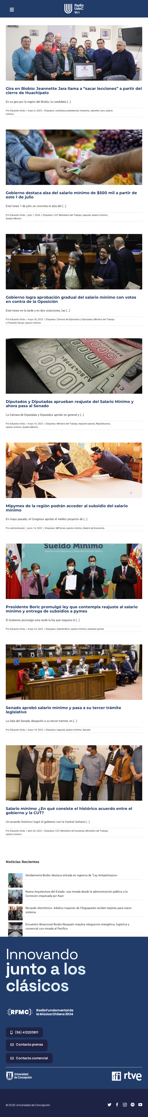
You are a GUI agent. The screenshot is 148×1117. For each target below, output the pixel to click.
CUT (56, 215)
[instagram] (125, 1105)
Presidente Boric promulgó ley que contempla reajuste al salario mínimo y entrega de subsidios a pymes (72, 609)
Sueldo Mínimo (13, 218)
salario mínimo (100, 215)
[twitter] (109, 1105)
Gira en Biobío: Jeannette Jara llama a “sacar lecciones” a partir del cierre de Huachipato (74, 90)
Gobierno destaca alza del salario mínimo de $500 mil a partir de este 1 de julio (71, 194)
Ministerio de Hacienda (72, 831)
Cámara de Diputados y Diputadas (75, 319)
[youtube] (140, 1105)
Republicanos (103, 423)
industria (84, 110)
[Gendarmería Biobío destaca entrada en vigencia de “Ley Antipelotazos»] (15, 875)
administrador (17, 528)
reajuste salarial (86, 423)
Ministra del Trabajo (67, 423)
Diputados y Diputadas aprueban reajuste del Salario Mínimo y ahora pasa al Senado (70, 403)
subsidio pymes (95, 629)
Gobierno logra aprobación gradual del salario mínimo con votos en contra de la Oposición (71, 299)
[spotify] (133, 1105)
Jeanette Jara (97, 110)
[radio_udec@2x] (74, 5)
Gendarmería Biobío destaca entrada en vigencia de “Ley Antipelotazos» (71, 875)
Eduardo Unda (17, 110)
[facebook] (117, 1105)
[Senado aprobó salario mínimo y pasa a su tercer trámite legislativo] (74, 672)
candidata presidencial (67, 110)
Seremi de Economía (93, 528)
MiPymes (60, 528)
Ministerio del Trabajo (70, 215)
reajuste (86, 215)
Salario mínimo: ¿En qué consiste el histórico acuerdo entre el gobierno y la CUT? (69, 810)
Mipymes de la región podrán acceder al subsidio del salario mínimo (67, 508)
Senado (87, 730)
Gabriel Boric (63, 629)
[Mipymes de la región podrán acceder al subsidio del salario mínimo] (74, 470)
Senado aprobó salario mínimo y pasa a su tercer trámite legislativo (63, 709)
